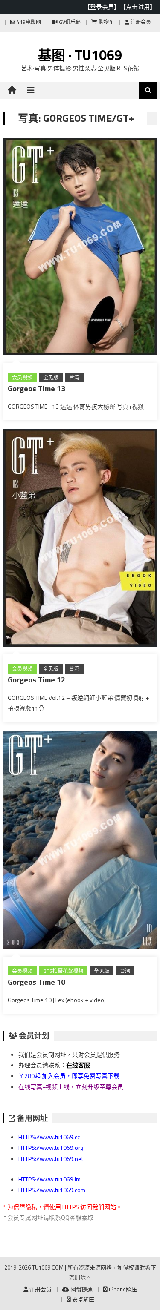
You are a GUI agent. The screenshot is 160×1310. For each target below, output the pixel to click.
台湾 (74, 377)
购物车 (105, 22)
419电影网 (28, 22)
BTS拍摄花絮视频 (63, 971)
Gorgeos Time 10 (36, 982)
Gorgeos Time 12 (36, 679)
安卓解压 (82, 1299)
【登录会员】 (102, 6)
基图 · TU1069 (80, 55)
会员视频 (22, 377)
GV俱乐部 (69, 22)
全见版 (50, 377)
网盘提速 (81, 1289)
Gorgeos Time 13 (36, 388)
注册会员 (140, 22)
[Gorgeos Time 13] (80, 248)
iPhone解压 (122, 1289)
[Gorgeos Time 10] (80, 841)
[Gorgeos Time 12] (80, 539)
